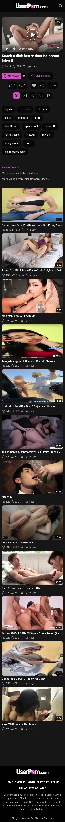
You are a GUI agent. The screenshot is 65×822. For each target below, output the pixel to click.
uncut (29, 143)
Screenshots (24, 95)
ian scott (50, 126)
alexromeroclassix (15, 151)
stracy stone (12, 143)
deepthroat (11, 126)
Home (9, 782)
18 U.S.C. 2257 (37, 787)
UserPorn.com (46, 818)
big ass (8, 109)
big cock (42, 109)
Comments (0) (41, 95)
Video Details (16, 95)
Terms (55, 782)
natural (31, 134)
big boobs (25, 109)
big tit (8, 117)
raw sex (46, 134)
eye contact (31, 126)
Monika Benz (43, 75)
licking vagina (12, 134)
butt (37, 117)
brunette (23, 117)
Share (32, 95)
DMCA (23, 787)
